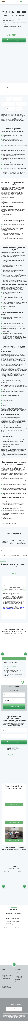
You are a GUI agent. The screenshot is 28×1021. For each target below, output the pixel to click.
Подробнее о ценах (14, 755)
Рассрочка (17, 972)
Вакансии (17, 984)
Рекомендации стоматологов (18, 977)
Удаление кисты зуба (14, 555)
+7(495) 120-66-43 (16, 725)
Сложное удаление (21, 103)
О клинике (17, 981)
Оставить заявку (14, 706)
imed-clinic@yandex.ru (12, 921)
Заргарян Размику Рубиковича (13, 608)
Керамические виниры (7, 984)
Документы (17, 979)
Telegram (21, 871)
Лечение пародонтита (7, 982)
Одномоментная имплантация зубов (6, 987)
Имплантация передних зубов (7, 976)
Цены (18, 108)
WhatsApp (17, 927)
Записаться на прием (14, 40)
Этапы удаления (17, 99)
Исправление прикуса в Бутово (7, 972)
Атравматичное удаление (8, 103)
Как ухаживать (10, 108)
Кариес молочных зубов (6, 979)
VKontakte (6, 871)
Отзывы (17, 974)
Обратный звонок (14, 1009)
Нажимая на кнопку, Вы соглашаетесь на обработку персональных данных (13, 748)
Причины (9, 99)
